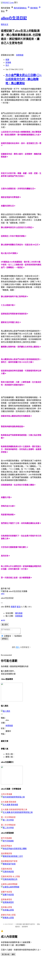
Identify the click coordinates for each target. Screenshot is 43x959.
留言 (18, 607)
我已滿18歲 (5, 954)
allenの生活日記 (14, 18)
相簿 (7, 60)
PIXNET (10, 924)
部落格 (8, 62)
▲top (3, 620)
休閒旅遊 (19, 55)
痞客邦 (13, 607)
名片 (7, 65)
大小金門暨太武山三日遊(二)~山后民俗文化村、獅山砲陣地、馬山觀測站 (24, 79)
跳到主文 (4, 24)
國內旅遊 (18, 613)
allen (2, 594)
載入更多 (5, 624)
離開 (13, 954)
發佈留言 (5, 639)
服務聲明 (25, 926)
